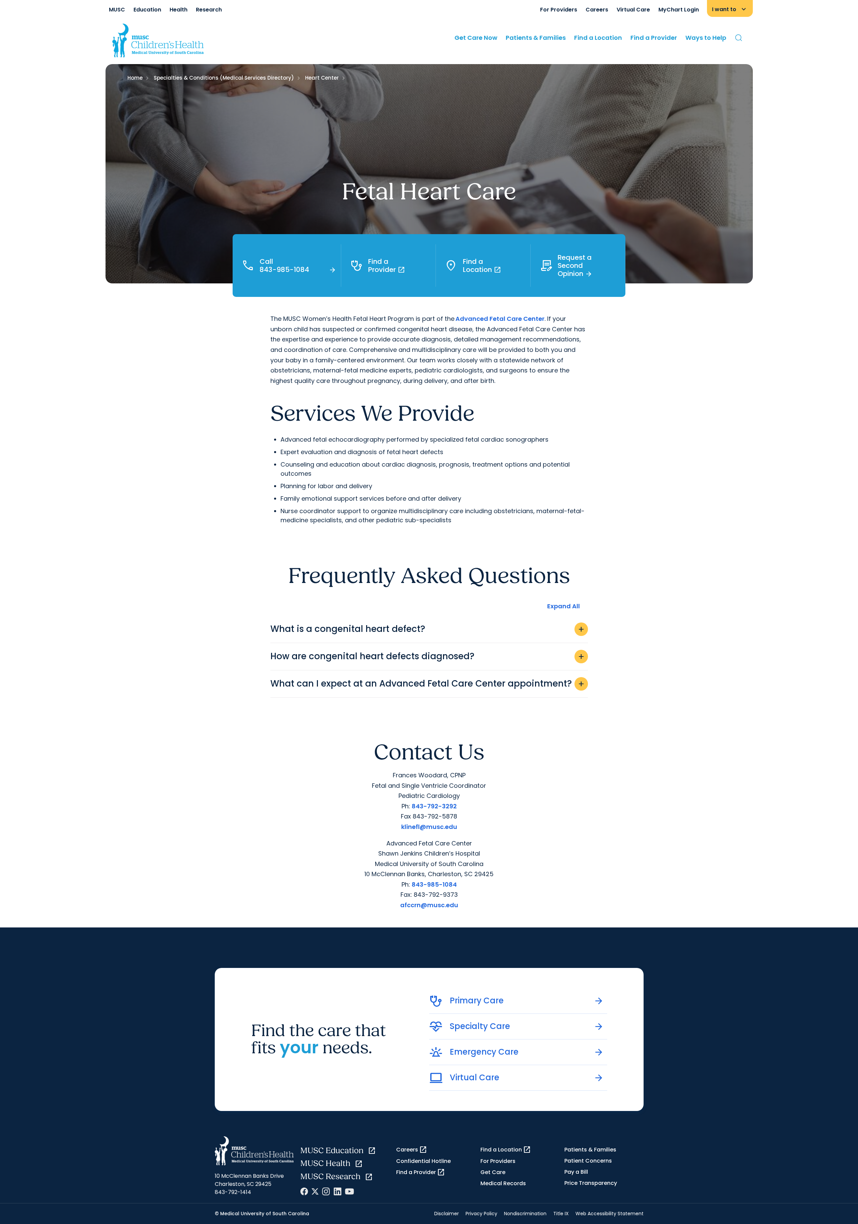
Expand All (563, 606)
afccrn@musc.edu (429, 905)
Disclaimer (446, 1213)
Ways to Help (705, 37)
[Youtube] (349, 1191)
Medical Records (503, 1183)
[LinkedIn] (337, 1191)
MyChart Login (678, 9)
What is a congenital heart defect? (427, 629)
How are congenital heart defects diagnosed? (427, 656)
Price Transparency (590, 1183)
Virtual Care (633, 9)
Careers (597, 9)
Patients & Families (536, 37)
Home (135, 77)
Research (209, 9)
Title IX (561, 1213)
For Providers (558, 9)
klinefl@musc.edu (429, 827)
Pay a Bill (576, 1172)
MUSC (117, 9)
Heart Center (322, 77)
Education (147, 9)
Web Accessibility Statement (609, 1213)
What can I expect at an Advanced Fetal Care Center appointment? (427, 683)
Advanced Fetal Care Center (499, 318)
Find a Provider (653, 37)
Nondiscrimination (525, 1213)
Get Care (492, 1172)
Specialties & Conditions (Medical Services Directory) (224, 77)
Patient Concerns (588, 1161)
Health (178, 9)
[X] (315, 1191)
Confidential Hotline (423, 1161)
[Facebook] (304, 1191)
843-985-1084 (434, 884)
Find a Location (598, 37)
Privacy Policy (481, 1213)
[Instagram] (326, 1191)
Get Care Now (475, 37)
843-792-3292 (434, 806)
